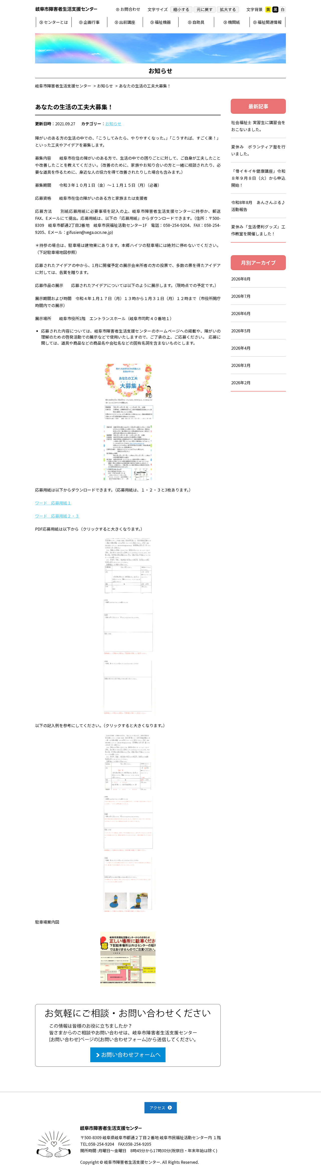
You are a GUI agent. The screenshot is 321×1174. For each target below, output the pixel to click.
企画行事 (92, 22)
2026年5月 (241, 331)
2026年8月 (241, 279)
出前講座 (127, 22)
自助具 (198, 22)
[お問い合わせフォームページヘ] (128, 1007)
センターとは (56, 22)
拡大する (228, 9)
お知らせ (113, 124)
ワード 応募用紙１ (53, 503)
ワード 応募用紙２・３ (57, 516)
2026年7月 (241, 296)
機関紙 (234, 22)
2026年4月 (241, 348)
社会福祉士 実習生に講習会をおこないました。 (258, 125)
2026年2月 (241, 382)
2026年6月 (241, 313)
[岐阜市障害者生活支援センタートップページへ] (66, 10)
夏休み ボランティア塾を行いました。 (258, 150)
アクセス (157, 1108)
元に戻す (205, 9)
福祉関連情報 (270, 22)
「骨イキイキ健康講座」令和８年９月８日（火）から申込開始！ (258, 178)
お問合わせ (130, 9)
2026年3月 (241, 365)
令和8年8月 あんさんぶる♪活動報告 (258, 205)
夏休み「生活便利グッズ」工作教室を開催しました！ (258, 230)
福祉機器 (163, 22)
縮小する (181, 9)
